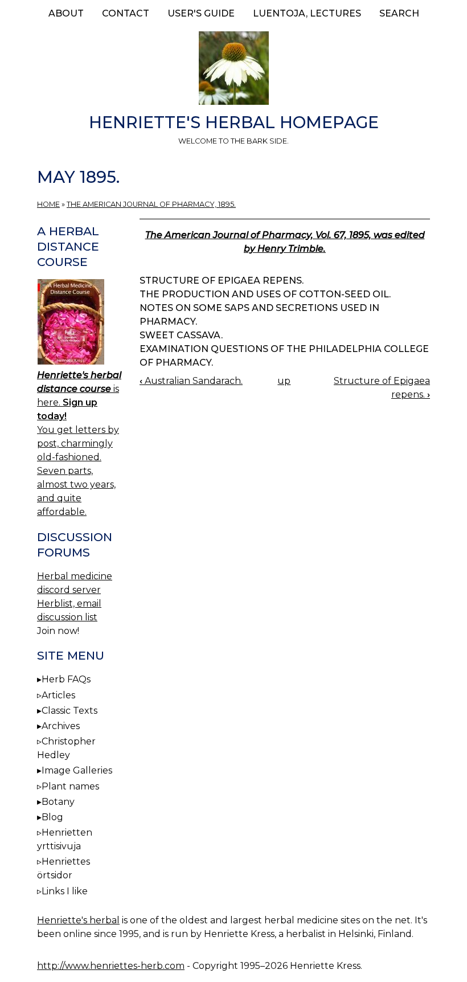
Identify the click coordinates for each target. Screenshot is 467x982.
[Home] (233, 70)
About (66, 13)
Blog (52, 817)
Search (399, 13)
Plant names (70, 786)
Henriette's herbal (78, 920)
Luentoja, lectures (307, 13)
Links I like (65, 891)
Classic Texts (69, 710)
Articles (58, 695)
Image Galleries (77, 770)
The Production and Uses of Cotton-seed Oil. (265, 294)
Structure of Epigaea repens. (222, 280)
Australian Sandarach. (191, 380)
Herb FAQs (66, 679)
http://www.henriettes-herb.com (111, 965)
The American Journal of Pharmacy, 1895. (151, 204)
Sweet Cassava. (181, 335)
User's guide (201, 13)
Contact (125, 13)
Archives (61, 726)
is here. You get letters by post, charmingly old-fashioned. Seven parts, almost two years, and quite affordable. (79, 443)
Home (48, 204)
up (283, 380)
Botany (58, 801)
